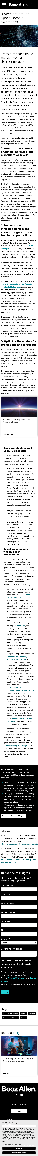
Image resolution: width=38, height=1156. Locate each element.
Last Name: (6, 894)
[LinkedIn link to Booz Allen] (21, 1095)
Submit (5, 992)
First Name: (7, 885)
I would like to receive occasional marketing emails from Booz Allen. (19, 962)
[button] (32, 4)
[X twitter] (16, 1095)
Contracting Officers (10, 1018)
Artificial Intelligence (10, 1013)
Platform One (19, 626)
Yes (4, 967)
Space (23, 1013)
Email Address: (8, 903)
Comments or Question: (12, 949)
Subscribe (19, 1111)
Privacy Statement (16, 978)
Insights (18, 1033)
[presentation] (31, 1033)
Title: (4, 930)
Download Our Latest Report (13, 816)
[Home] (18, 4)
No (11, 967)
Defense (32, 1013)
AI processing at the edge (16, 746)
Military (23, 1018)
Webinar (6, 1073)
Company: (6, 921)
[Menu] (4, 4)
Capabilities (8, 434)
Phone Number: (8, 912)
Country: (5, 939)
